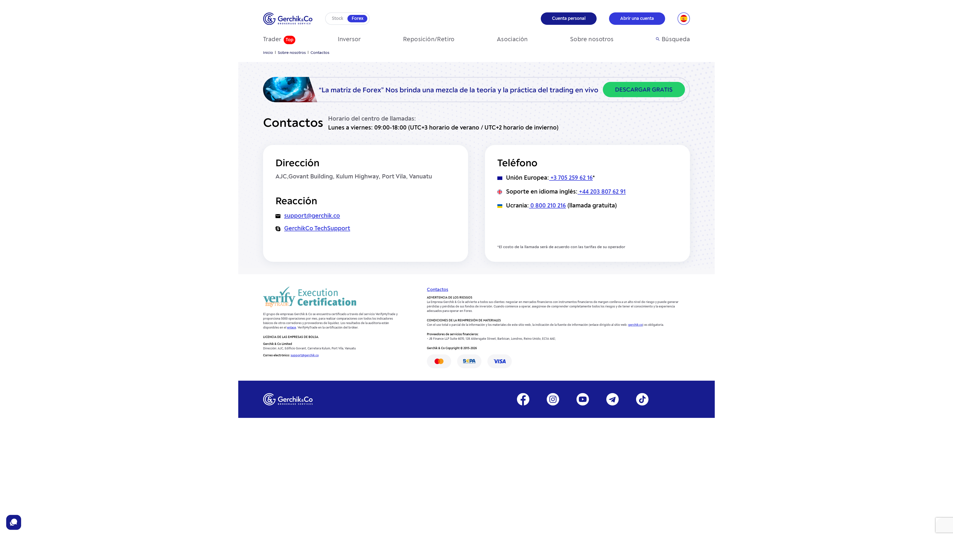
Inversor (349, 40)
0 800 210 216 (547, 206)
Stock (337, 18)
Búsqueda (676, 40)
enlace (291, 327)
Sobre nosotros (592, 40)
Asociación (512, 40)
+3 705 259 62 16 (571, 178)
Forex (357, 18)
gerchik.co (635, 325)
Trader (272, 40)
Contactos (437, 290)
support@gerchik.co (312, 216)
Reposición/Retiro (429, 40)
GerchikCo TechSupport (317, 229)
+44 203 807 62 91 (602, 192)
